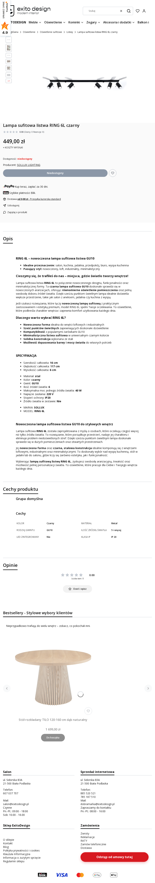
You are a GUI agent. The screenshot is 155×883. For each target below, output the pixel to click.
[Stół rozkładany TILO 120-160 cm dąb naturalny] (53, 675)
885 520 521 (88, 793)
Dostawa (86, 848)
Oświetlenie (29, 32)
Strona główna (10, 32)
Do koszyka (52, 737)
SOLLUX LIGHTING (28, 165)
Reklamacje (88, 837)
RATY (84, 840)
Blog (6, 847)
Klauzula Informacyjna (16, 854)
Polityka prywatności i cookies (21, 850)
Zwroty (85, 833)
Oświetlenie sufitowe (51, 32)
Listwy (70, 32)
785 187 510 (88, 797)
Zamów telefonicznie (93, 844)
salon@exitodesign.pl (16, 804)
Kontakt (8, 843)
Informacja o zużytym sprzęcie (22, 857)
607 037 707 (10, 793)
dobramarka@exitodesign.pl (98, 804)
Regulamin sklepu (13, 861)
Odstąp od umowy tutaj (114, 857)
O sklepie (8, 839)
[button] (128, 11)
